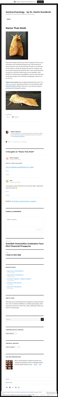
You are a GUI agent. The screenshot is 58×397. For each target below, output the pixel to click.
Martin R (10, 141)
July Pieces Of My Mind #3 (14, 283)
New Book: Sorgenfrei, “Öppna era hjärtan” (19, 279)
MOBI (35, 364)
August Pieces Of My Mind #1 (15, 275)
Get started (40, 1)
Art (22, 141)
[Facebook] (10, 387)
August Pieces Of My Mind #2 (15, 271)
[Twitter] (7, 387)
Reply (7, 174)
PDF (40, 364)
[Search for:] (23, 319)
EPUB (30, 364)
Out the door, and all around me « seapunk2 (24, 201)
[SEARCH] (42, 319)
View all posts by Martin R (18, 136)
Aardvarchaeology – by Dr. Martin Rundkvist (28, 12)
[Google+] (13, 387)
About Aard (9, 382)
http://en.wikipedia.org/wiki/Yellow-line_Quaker (20, 167)
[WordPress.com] (19, 387)
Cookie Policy (31, 394)
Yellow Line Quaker (11, 84)
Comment (39, 229)
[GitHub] (16, 387)
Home (7, 379)
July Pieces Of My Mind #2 (14, 286)
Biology (25, 141)
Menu (9, 19)
